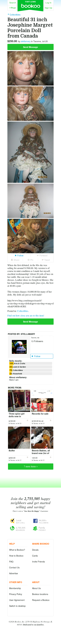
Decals (35, 549)
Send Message (30, 47)
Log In (48, 2)
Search (12, 2)
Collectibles (22, 310)
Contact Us (14, 567)
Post (12, 8)
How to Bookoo (16, 555)
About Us (36, 588)
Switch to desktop (17, 605)
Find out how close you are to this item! (25, 315)
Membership (15, 588)
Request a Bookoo (40, 600)
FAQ (11, 561)
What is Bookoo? (17, 549)
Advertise (13, 573)
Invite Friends (38, 561)
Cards (35, 555)
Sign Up (48, 8)
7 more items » (31, 466)
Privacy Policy (15, 594)
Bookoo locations (40, 594)
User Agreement (17, 600)
